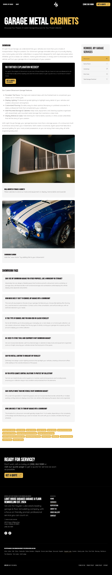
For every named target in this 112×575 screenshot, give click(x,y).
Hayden (61, 551)
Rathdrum (103, 551)
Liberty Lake (81, 551)
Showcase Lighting (18, 439)
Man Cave (86, 74)
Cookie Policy (98, 565)
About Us (53, 509)
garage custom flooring (9, 433)
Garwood (55, 551)
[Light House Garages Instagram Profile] (5, 533)
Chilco (16, 551)
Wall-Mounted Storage (66, 436)
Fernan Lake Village (46, 551)
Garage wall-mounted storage (46, 433)
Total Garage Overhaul (90, 79)
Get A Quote (11, 81)
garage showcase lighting (64, 430)
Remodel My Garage (8, 4)
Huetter (74, 551)
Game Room (87, 64)
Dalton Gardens (30, 551)
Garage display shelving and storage (26, 433)
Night (9, 565)
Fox (12, 565)
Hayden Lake (67, 551)
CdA (13, 551)
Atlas (9, 551)
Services (53, 502)
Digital (15, 565)
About (17, 4)
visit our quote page (14, 466)
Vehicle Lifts (55, 436)
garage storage (41, 430)
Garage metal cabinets (9, 430)
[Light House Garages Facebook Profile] (9, 533)
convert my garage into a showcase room (13, 436)
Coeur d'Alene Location (11, 519)
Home (52, 499)
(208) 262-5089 (88, 4)
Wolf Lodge (23, 554)
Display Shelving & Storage (33, 436)
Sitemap (105, 565)
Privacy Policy (90, 565)
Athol (5, 551)
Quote (102, 4)
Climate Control (46, 436)
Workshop (86, 69)
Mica (86, 551)
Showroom (87, 58)
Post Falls (91, 551)
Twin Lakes (16, 554)
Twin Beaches (8, 554)
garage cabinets (31, 430)
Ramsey (97, 551)
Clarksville (22, 551)
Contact (53, 515)
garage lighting (52, 430)
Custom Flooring (7, 439)
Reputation (54, 505)
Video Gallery (55, 512)
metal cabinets (21, 430)
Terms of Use (81, 565)
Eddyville (37, 551)
